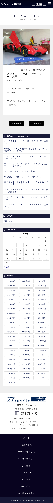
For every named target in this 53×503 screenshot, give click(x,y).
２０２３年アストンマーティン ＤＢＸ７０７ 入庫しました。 (27, 157)
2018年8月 (26, 355)
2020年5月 (42, 336)
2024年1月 (11, 300)
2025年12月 (26, 281)
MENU (49, 4)
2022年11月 (11, 313)
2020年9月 (42, 332)
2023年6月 (26, 304)
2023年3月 (11, 309)
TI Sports (11, 4)
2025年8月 (11, 286)
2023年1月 (26, 309)
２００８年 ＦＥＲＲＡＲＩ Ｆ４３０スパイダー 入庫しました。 (26, 183)
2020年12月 (42, 327)
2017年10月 (11, 369)
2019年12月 (42, 341)
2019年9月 (26, 346)
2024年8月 (42, 290)
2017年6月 (26, 373)
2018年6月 (11, 359)
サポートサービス (26, 452)
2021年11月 (26, 323)
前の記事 (17, 123)
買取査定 (26, 465)
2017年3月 (26, 378)
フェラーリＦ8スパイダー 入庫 (19, 171)
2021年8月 (41, 323)
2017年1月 (11, 382)
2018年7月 (41, 355)
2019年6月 (26, 350)
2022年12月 (42, 309)
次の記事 (36, 123)
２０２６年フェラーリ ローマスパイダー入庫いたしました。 (26, 142)
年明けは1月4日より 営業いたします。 (23, 176)
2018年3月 (26, 359)
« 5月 (6, 267)
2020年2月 (11, 341)
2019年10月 (11, 346)
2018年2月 (41, 359)
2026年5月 (11, 281)
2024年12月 (42, 286)
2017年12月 (26, 364)
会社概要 (26, 479)
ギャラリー (26, 472)
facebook (33, 4)
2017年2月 (41, 378)
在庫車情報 (26, 445)
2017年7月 (11, 373)
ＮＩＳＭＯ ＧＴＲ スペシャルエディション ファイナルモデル (27, 165)
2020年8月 (11, 336)
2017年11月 (42, 364)
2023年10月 (42, 300)
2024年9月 (26, 290)
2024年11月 (11, 290)
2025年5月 (26, 286)
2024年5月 (26, 295)
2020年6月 (26, 336)
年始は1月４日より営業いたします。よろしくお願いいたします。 (25, 149)
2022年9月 (26, 313)
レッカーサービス (26, 458)
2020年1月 (26, 341)
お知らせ (27, 70)
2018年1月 (11, 364)
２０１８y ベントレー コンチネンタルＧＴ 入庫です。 (27, 198)
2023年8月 (11, 304)
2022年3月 (26, 318)
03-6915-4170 (44, 4)
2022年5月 (42, 313)
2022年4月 (11, 318)
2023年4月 (42, 304)
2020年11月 (11, 332)
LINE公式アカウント (37, 4)
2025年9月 (42, 281)
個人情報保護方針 (26, 493)
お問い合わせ (40, 4)
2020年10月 (26, 332)
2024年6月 (11, 295)
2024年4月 (42, 295)
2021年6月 (26, 327)
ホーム (26, 438)
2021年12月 (11, 323)
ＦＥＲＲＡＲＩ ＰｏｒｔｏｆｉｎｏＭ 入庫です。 (26, 206)
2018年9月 (11, 355)
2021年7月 (11, 327)
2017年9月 (26, 369)
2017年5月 (41, 373)
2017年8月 (41, 369)
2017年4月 (11, 378)
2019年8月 (41, 346)
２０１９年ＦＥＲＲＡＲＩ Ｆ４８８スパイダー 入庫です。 (26, 190)
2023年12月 (26, 300)
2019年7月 (11, 350)
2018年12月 (42, 350)
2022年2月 (42, 318)
